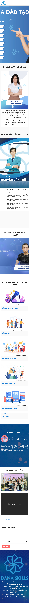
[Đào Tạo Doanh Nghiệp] (14, 397)
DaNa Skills (8, 519)
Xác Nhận (5, 546)
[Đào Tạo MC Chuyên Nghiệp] (14, 297)
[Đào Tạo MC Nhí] (14, 322)
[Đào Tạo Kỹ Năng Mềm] (14, 347)
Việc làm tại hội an (14, 553)
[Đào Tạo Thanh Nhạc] (14, 372)
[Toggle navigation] (27, 2)
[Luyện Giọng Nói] (14, 413)
